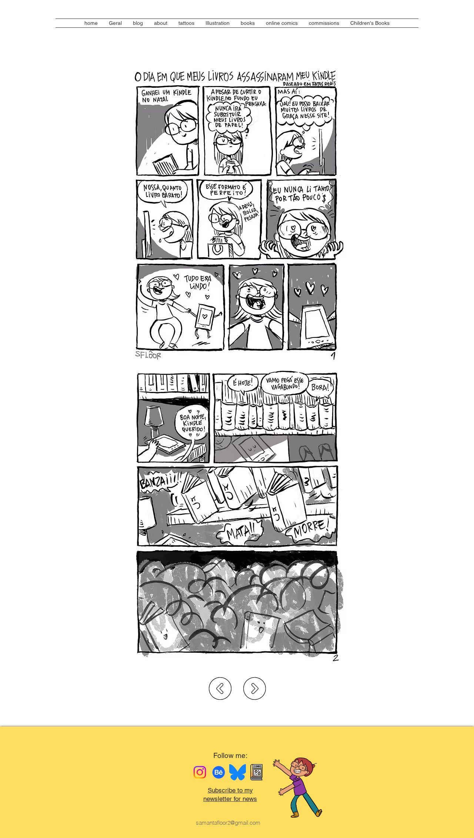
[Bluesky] (237, 772)
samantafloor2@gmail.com (228, 822)
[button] (247, 23)
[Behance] (218, 772)
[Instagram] (199, 772)
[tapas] (256, 772)
